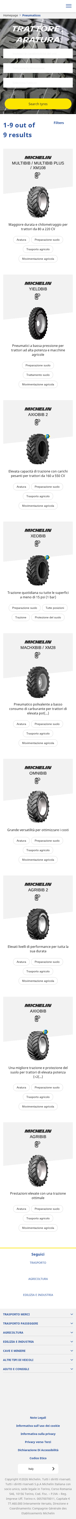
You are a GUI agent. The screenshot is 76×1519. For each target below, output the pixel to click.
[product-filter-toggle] (70, 123)
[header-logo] (19, 6)
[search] (59, 6)
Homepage (10, 15)
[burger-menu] (69, 6)
